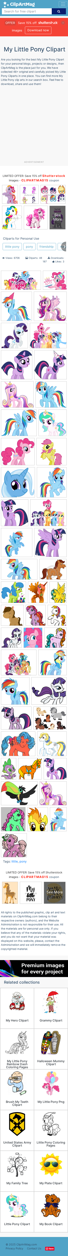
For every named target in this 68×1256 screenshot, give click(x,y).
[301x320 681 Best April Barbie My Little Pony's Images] (14, 846)
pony (29, 246)
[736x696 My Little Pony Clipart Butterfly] (54, 282)
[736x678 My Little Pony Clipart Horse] (17, 453)
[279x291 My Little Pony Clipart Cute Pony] (55, 639)
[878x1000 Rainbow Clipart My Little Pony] (51, 484)
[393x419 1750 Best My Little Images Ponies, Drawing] (52, 424)
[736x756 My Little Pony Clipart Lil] (52, 664)
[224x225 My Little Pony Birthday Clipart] (50, 366)
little (15, 861)
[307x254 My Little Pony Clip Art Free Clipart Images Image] (18, 746)
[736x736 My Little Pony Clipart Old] (50, 308)
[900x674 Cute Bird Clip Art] (19, 795)
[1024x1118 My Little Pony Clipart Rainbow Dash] (15, 692)
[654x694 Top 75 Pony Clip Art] (30, 770)
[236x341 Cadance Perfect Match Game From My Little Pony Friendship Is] (58, 594)
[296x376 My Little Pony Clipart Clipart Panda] (57, 617)
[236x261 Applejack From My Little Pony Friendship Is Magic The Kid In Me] (14, 514)
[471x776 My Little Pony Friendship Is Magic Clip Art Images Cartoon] (8, 770)
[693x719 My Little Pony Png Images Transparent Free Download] (16, 544)
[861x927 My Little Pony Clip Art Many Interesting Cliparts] (14, 337)
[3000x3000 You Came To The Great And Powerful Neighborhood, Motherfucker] (18, 484)
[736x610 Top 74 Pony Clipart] (48, 514)
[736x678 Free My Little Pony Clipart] (17, 396)
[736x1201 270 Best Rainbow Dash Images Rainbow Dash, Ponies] (58, 820)
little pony (12, 246)
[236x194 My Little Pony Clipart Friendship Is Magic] (18, 664)
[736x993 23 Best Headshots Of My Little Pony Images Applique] (38, 820)
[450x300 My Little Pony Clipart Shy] (19, 571)
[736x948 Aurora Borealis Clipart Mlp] (37, 594)
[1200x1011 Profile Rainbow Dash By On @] (18, 424)
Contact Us (34, 1248)
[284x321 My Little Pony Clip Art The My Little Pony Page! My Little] (13, 821)
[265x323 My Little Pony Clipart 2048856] (36, 617)
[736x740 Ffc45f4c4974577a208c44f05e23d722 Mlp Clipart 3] (53, 795)
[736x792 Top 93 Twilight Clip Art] (55, 770)
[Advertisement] (34, 125)
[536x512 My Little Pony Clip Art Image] (51, 745)
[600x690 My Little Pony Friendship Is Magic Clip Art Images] (11, 639)
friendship (46, 246)
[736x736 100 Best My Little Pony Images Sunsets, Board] (13, 594)
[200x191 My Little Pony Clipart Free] (51, 396)
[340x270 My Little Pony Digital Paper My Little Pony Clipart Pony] (50, 720)
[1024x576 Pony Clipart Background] (21, 282)
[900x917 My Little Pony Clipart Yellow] (51, 453)
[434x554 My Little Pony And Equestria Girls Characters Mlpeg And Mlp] (33, 639)
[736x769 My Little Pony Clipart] (16, 366)
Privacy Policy (14, 1248)
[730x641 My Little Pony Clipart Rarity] (49, 692)
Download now (38, 30)
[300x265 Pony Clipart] (52, 571)
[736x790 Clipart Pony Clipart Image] (12, 617)
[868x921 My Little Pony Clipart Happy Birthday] (16, 308)
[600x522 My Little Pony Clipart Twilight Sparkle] (16, 720)
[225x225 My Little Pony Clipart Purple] (50, 544)
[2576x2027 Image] (48, 337)
